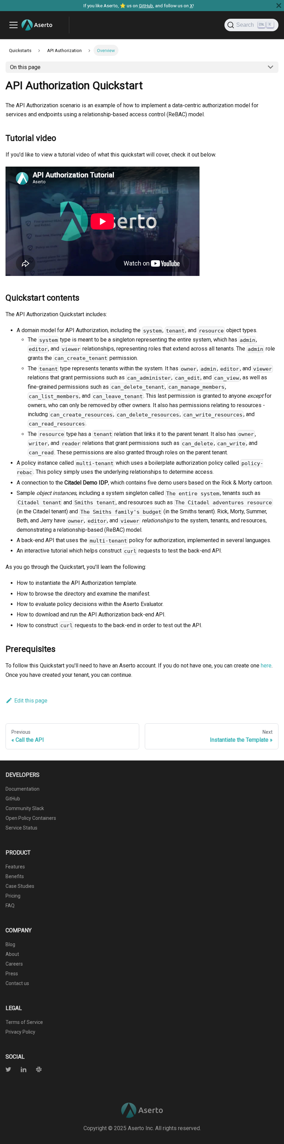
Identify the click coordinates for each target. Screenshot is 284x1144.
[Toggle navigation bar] (13, 25)
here (266, 665)
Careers (14, 964)
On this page (25, 67)
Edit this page (30, 700)
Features (15, 866)
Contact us (17, 983)
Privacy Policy (20, 1032)
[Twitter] (9, 1070)
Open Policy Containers (31, 818)
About (12, 954)
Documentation (22, 789)
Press (12, 973)
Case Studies (20, 886)
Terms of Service (24, 1022)
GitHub (146, 5)
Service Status (21, 828)
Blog (10, 944)
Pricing (13, 896)
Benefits (15, 876)
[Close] (279, 5)
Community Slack (25, 808)
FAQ (10, 905)
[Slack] (35, 1070)
